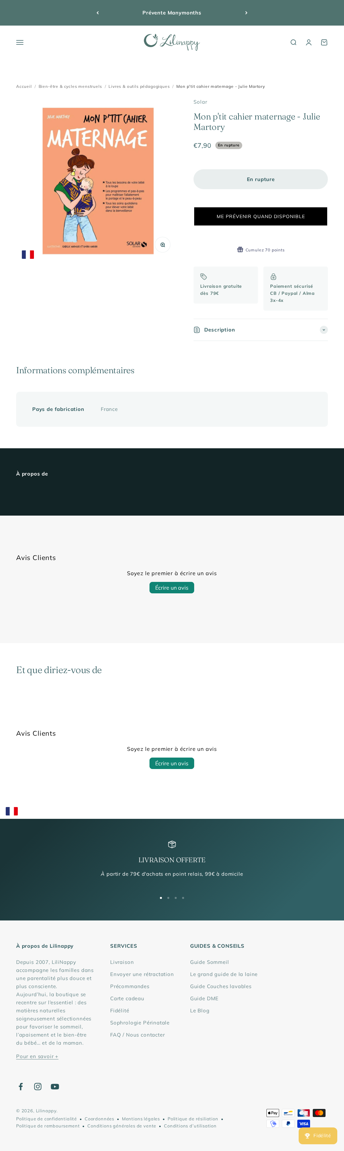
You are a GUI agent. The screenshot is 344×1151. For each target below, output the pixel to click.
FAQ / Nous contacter (137, 1035)
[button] (261, 216)
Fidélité (119, 1010)
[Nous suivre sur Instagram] (37, 1086)
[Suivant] (246, 13)
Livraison (122, 962)
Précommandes (129, 986)
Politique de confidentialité (46, 1118)
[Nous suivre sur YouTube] (54, 1086)
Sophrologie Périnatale (140, 1022)
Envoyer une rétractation (142, 974)
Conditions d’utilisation (190, 1125)
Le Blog (200, 1010)
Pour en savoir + (37, 1056)
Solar (200, 102)
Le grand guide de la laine (224, 974)
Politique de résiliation (193, 1118)
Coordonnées (99, 1118)
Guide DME (204, 998)
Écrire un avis (171, 587)
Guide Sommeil (209, 962)
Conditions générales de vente (121, 1125)
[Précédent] (97, 13)
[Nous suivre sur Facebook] (20, 1086)
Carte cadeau (127, 998)
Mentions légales (141, 1118)
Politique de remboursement (48, 1125)
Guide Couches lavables (221, 986)
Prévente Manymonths (172, 12)
